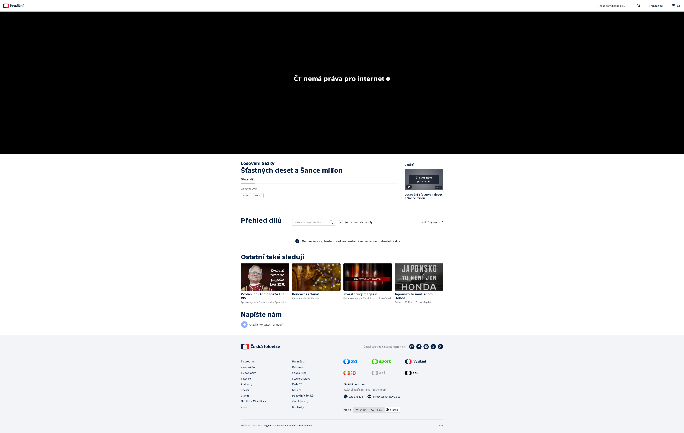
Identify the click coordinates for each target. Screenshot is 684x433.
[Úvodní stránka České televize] (261, 346)
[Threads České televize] (440, 346)
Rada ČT (297, 384)
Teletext (246, 378)
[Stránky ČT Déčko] (349, 374)
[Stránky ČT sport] (381, 362)
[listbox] (376, 410)
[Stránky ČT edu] (411, 374)
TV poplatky (248, 373)
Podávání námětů (303, 395)
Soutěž (258, 195)
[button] (424, 181)
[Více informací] (388, 79)
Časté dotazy (300, 401)
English (267, 425)
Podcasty (246, 384)
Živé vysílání (248, 367)
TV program (248, 361)
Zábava (246, 195)
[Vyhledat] (331, 222)
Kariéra (296, 390)
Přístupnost (305, 425)
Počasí (245, 390)
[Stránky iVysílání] (415, 362)
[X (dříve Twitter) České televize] (433, 346)
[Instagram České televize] (412, 346)
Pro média (298, 361)
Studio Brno (299, 373)
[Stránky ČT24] (350, 362)
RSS (441, 425)
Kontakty (298, 407)
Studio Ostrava (301, 378)
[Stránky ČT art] (378, 374)
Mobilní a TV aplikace (253, 401)
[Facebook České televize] (419, 346)
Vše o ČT (246, 407)
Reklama (297, 367)
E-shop (245, 395)
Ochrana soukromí (285, 425)
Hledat (639, 6)
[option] (361, 409)
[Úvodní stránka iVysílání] (16, 6)
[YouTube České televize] (426, 346)
